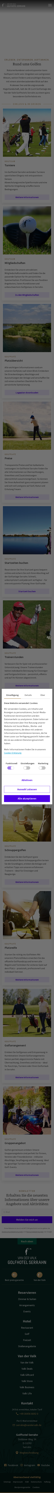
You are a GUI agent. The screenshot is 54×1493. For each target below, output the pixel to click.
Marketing (43, 763)
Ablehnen (27, 780)
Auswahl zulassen (27, 789)
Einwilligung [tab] (12, 695)
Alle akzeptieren (27, 798)
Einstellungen (27, 763)
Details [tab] (28, 695)
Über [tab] (42, 695)
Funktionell (11, 763)
